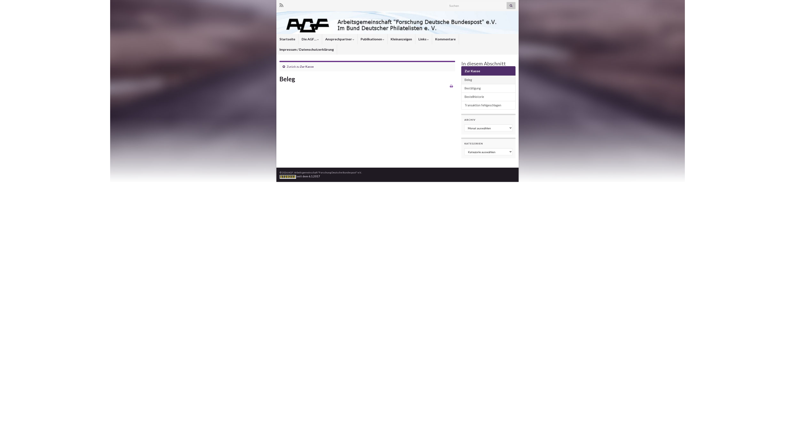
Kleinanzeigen (401, 39)
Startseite (287, 39)
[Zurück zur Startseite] (397, 22)
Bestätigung (473, 88)
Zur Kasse (307, 66)
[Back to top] (786, 438)
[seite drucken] (451, 86)
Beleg (468, 80)
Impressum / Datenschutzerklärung (306, 49)
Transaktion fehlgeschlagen (483, 105)
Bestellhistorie (474, 97)
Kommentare (445, 39)
